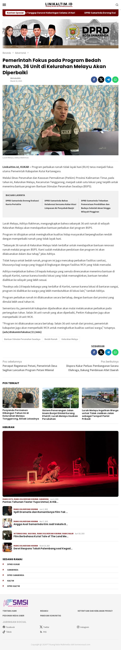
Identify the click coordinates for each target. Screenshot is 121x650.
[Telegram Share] (108, 79)
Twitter (46, 627)
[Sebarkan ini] (94, 79)
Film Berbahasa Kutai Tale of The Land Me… (41, 536)
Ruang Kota (8, 499)
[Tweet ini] (101, 79)
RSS (44, 632)
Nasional (32, 533)
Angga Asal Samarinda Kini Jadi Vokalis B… (41, 524)
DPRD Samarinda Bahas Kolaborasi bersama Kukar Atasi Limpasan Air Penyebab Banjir (60, 204)
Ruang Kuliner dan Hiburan (26, 499)
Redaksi (44, 611)
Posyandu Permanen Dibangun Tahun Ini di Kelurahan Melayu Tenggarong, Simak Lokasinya (21, 414)
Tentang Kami (10, 611)
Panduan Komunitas (50, 615)
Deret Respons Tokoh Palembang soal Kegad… (43, 548)
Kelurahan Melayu (70, 339)
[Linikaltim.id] (60, 4)
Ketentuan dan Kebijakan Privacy (95, 611)
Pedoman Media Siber (13, 615)
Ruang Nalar (67, 533)
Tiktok (9, 632)
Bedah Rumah (51, 339)
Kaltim (10, 580)
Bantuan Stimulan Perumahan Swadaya (22, 339)
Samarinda (44, 499)
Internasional (20, 533)
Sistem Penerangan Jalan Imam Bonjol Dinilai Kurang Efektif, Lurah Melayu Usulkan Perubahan (60, 414)
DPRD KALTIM (13, 586)
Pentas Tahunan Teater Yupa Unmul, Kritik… (30, 502)
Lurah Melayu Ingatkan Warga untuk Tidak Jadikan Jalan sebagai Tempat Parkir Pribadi (100, 414)
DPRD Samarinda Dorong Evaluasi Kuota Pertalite (94, 12)
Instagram (84, 627)
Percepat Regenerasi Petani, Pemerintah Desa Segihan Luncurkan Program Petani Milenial (30, 366)
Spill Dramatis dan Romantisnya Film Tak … (41, 512)
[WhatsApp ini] (115, 79)
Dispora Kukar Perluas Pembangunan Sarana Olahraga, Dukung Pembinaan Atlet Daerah (92, 366)
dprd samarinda (15, 575)
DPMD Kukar (13, 564)
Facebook (10, 627)
